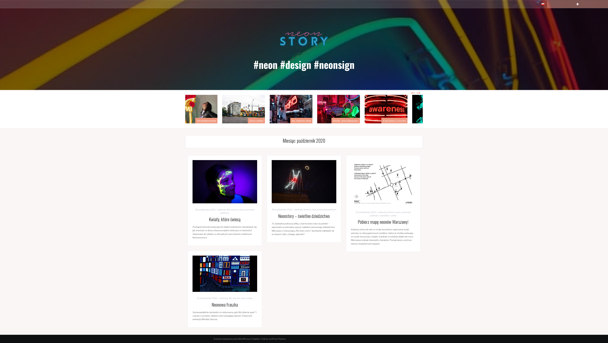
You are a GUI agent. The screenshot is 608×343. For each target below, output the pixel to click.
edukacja (222, 209)
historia (234, 209)
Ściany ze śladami (269, 120)
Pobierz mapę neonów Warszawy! (383, 222)
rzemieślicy (385, 215)
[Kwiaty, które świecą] (225, 181)
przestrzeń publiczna (326, 209)
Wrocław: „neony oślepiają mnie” (358, 120)
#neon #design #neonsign (304, 64)
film (228, 209)
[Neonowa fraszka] (225, 273)
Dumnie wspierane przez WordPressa (232, 338)
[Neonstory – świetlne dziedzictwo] (304, 181)
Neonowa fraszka (225, 304)
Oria (263, 338)
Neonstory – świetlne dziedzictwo (304, 216)
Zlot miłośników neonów (219, 120)
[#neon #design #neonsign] (304, 38)
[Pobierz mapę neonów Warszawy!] (383, 182)
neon (241, 209)
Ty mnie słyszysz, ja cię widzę (407, 120)
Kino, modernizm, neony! (314, 120)
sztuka (393, 215)
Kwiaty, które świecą (225, 219)
